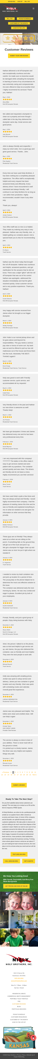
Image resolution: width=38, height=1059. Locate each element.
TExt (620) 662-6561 (19, 854)
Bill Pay (27, 1)
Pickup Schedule (25, 18)
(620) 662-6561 (19, 978)
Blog (19, 1006)
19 (24, 775)
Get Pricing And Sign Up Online (16, 886)
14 (8, 775)
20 (27, 775)
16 (14, 775)
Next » (35, 775)
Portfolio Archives (19, 1009)
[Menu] (33, 8)
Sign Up (19, 1)
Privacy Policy (21, 1055)
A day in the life (19, 28)
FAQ (19, 1001)
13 (5, 775)
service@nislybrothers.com (19, 981)
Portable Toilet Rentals (19, 998)
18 (21, 775)
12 (2, 775)
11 (35, 772)
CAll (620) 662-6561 (11, 861)
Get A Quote (28, 861)
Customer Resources (19, 1017)
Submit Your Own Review (19, 55)
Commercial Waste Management (19, 996)
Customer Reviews (19, 1004)
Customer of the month (19, 23)
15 (11, 775)
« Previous (5, 772)
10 (32, 772)
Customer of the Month (19, 1019)
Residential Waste (19, 993)
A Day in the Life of (19, 1022)
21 (30, 775)
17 (18, 775)
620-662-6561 (11, 1)
